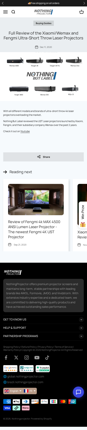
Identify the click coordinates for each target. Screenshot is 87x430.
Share (46, 157)
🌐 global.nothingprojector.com (23, 376)
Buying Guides (43, 23)
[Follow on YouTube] (37, 357)
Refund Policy (29, 347)
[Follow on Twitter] (16, 357)
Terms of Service (64, 347)
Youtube (25, 131)
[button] (84, 3)
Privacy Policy (45, 347)
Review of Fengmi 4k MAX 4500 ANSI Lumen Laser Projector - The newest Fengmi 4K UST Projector (34, 229)
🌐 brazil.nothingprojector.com (23, 382)
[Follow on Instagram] (26, 357)
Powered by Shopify (41, 418)
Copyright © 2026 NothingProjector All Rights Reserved (52, 350)
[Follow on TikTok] (47, 357)
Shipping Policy (11, 347)
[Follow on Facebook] (6, 357)
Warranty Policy (11, 350)
